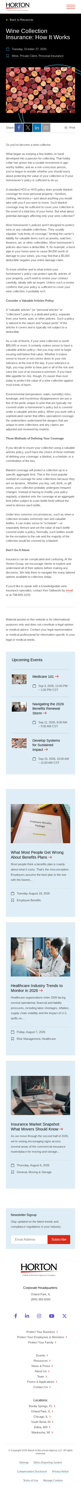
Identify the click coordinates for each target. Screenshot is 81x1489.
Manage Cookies (53, 1480)
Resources (41, 1360)
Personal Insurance (51, 55)
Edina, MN (41, 1427)
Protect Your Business (40, 1331)
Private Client (28, 55)
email (69, 590)
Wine (15, 55)
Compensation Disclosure (32, 1471)
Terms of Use (30, 1480)
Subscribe (59, 1239)
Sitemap (24, 1462)
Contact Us (40, 1387)
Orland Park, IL (41, 1411)
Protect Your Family (40, 1342)
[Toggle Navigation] (70, 7)
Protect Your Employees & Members (40, 1337)
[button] (19, 127)
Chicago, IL (40, 1416)
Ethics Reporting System (48, 1462)
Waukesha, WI (40, 1432)
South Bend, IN (41, 1422)
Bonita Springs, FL (40, 1406)
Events (40, 1355)
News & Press (40, 1366)
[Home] (18, 7)
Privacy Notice (60, 1471)
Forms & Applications (40, 1381)
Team (40, 1376)
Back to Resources (21, 19)
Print (71, 127)
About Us (41, 1371)
